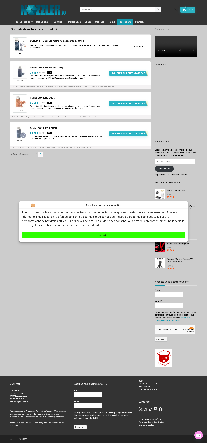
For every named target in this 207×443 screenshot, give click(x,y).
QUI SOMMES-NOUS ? (148, 389)
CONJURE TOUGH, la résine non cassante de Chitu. (57, 41)
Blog (112, 22)
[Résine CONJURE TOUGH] (20, 132)
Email (158, 301)
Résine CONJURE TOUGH (43, 128)
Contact (99, 22)
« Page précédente (20, 154)
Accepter (103, 235)
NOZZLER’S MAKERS (148, 384)
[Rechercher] (158, 9)
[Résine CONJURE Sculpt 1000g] (20, 71)
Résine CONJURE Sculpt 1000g (46, 67)
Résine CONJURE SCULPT (44, 98)
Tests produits (22, 22)
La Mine (58, 22)
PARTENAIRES (145, 387)
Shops (88, 22)
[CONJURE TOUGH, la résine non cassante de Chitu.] (20, 45)
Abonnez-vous (164, 168)
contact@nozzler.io (19, 402)
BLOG (141, 381)
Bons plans (42, 22)
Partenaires (74, 22)
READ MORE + (137, 46)
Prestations (125, 22)
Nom (157, 290)
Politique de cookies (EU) (150, 419)
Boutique (140, 22)
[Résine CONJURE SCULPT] (20, 102)
